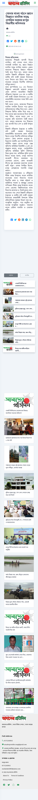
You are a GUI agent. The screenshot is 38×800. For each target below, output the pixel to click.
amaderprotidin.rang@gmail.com (15, 744)
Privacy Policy (7, 780)
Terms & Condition (17, 776)
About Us (6, 776)
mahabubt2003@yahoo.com (11, 769)
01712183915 (8, 741)
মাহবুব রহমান (5, 762)
